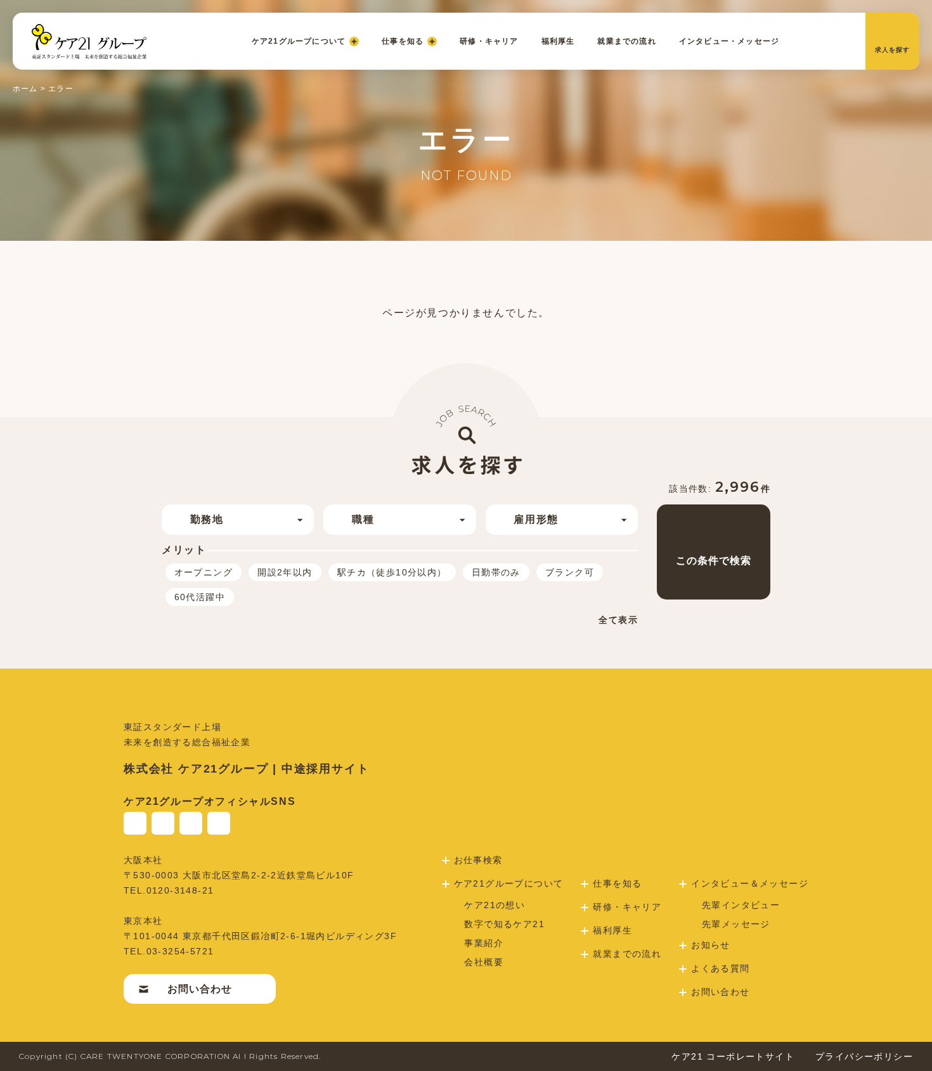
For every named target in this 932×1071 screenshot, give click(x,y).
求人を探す (892, 49)
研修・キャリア (489, 41)
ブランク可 (569, 572)
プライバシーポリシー (864, 1056)
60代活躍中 (199, 597)
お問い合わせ (199, 989)
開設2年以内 (284, 572)
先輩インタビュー (741, 905)
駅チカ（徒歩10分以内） (392, 572)
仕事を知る (403, 41)
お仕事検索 (478, 860)
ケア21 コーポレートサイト (732, 1056)
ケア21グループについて (299, 41)
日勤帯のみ (496, 572)
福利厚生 (558, 41)
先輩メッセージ (736, 924)
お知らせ (710, 945)
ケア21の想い (494, 905)
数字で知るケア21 (504, 924)
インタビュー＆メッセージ (749, 883)
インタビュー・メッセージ (729, 41)
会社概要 (483, 962)
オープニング (203, 572)
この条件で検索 (713, 560)
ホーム (25, 88)
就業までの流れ (626, 41)
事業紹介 (483, 943)
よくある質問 (720, 968)
